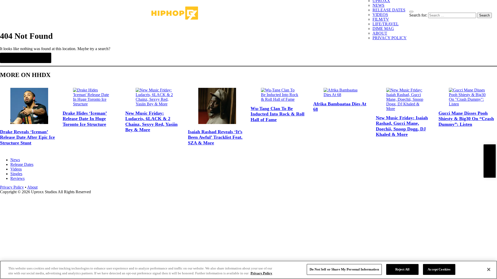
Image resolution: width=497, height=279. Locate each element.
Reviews (17, 178)
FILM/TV (380, 19)
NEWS (378, 5)
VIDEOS (380, 14)
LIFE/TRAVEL (385, 24)
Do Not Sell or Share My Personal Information (344, 269)
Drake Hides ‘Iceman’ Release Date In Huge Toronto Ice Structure (85, 119)
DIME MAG (383, 28)
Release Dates (21, 164)
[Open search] (411, 11)
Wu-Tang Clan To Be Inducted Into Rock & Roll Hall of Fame (277, 114)
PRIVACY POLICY (389, 38)
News (15, 160)
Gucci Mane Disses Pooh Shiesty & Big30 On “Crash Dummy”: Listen (466, 119)
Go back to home (25, 57)
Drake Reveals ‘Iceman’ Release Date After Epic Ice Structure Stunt (27, 137)
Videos (16, 169)
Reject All (402, 269)
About (32, 187)
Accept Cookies (439, 269)
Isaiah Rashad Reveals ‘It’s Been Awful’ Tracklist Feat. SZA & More (215, 137)
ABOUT (379, 33)
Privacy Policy (12, 187)
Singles (16, 174)
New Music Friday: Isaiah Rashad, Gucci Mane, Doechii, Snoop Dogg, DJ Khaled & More (402, 126)
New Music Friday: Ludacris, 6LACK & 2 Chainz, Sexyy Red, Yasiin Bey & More (151, 122)
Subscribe (489, 161)
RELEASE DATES (388, 10)
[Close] (488, 269)
